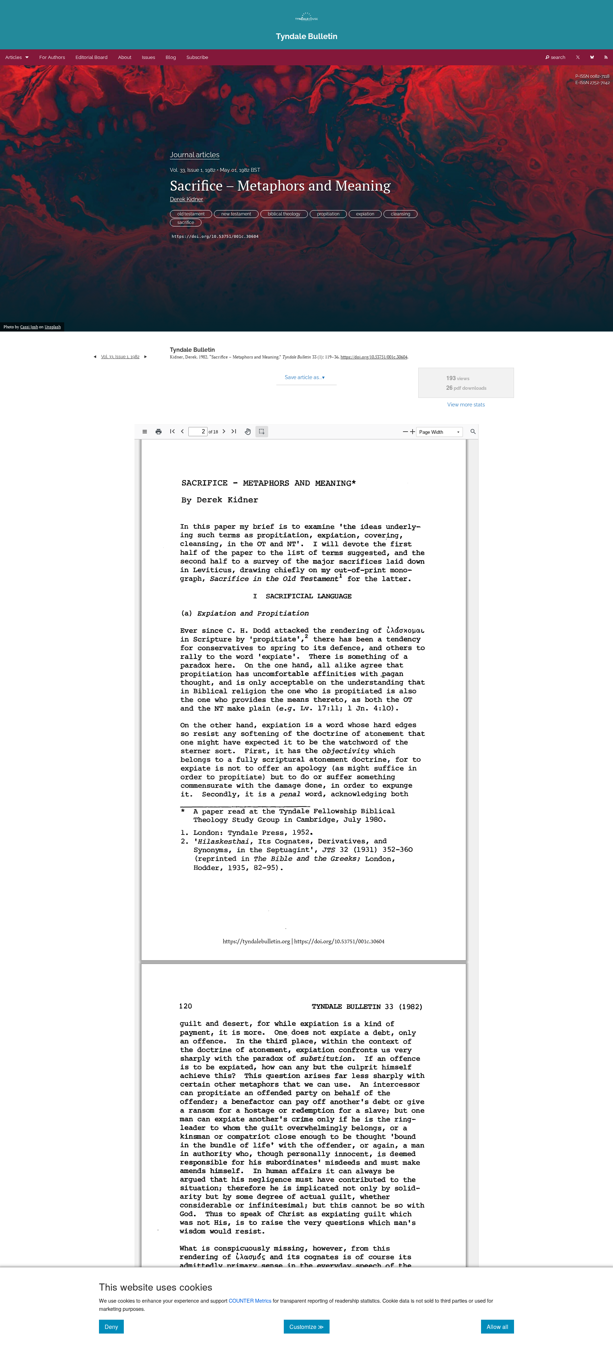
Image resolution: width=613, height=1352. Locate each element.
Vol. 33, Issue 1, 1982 (192, 170)
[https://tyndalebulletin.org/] (257, 940)
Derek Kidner (186, 199)
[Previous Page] (182, 431)
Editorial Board (91, 57)
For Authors (52, 57)
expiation (365, 214)
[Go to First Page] (172, 431)
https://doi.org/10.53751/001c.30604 (215, 236)
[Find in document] (473, 431)
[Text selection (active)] (261, 431)
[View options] (145, 431)
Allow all (500, 1326)
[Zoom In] (412, 431)
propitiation (328, 214)
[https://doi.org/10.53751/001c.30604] (345, 940)
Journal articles (195, 154)
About (124, 57)
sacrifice (185, 222)
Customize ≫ (309, 1326)
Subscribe (197, 57)
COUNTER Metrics (250, 1300)
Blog (171, 57)
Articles (13, 57)
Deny (114, 1326)
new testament (236, 214)
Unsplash (53, 326)
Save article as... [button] (305, 377)
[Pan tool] (247, 431)
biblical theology (284, 214)
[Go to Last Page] (234, 431)
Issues (148, 57)
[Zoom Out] (405, 431)
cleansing (400, 214)
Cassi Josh (29, 326)
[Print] (158, 431)
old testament (191, 214)
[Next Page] (224, 431)
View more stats (466, 404)
